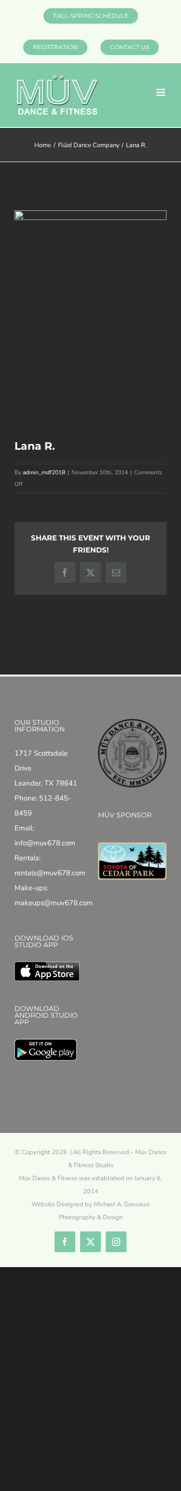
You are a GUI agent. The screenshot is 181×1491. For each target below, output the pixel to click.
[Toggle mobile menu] (161, 92)
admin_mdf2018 (44, 472)
